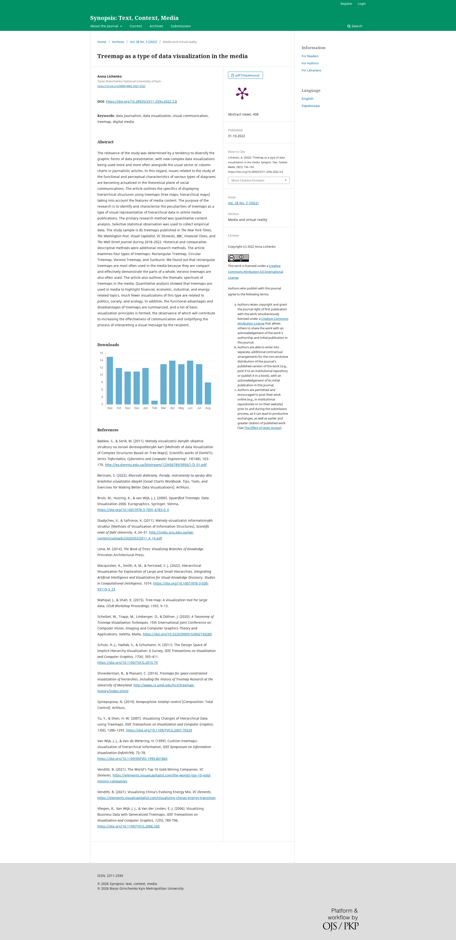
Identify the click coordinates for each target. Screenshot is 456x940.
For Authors (310, 63)
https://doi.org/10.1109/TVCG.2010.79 (127, 662)
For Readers (310, 56)
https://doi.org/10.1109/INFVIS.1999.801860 (132, 758)
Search (356, 26)
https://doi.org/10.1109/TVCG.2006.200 (128, 826)
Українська (311, 105)
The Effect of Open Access (262, 428)
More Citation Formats (247, 180)
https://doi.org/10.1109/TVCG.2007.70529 (159, 730)
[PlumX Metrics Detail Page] (242, 93)
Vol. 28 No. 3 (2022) (143, 42)
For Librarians (311, 70)
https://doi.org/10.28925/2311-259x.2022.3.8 (141, 101)
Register (346, 3)
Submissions (181, 26)
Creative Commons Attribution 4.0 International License (255, 272)
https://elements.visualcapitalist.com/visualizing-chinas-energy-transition (156, 798)
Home (101, 42)
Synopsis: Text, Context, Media (134, 18)
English (308, 98)
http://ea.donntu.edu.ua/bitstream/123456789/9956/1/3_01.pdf (156, 464)
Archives (156, 26)
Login (362, 3)
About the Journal (104, 26)
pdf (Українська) (247, 75)
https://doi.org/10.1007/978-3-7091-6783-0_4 (133, 509)
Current (136, 26)
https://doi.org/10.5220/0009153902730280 (177, 634)
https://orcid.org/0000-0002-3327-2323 (121, 86)
